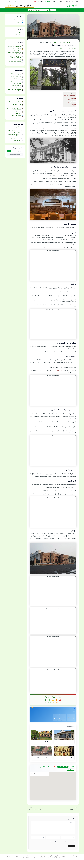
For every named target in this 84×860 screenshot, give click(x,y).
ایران (77, 1)
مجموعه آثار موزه (73, 98)
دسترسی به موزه (73, 101)
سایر (54, 1)
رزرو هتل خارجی (31, 10)
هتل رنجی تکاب (17, 140)
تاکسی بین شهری (39, 10)
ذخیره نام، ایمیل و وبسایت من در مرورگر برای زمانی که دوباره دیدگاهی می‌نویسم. (59, 842)
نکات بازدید (74, 105)
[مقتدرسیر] (19, 6)
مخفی (68, 93)
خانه (75, 42)
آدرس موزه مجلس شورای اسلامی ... (47, 766)
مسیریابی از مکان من (62, 766)
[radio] (60, 701)
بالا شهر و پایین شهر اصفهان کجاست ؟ (16, 127)
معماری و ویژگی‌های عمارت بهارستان (69, 97)
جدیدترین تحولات (73, 104)
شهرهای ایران (60, 1)
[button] (75, 1)
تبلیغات (34, 1)
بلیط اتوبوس (52, 10)
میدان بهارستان (59, 370)
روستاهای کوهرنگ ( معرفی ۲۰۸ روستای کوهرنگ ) (15, 135)
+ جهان (48, 1)
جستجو (9, 151)
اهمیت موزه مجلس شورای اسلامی (70, 102)
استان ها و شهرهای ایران (68, 42)
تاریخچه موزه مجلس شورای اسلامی (69, 95)
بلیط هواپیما (46, 10)
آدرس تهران (70, 769)
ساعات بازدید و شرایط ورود (71, 100)
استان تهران (60, 42)
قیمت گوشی (21, 32)
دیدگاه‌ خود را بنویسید (61, 48)
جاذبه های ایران (69, 1)
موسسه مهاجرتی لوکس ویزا (17, 35)
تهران (55, 42)
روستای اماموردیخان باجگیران (14, 138)
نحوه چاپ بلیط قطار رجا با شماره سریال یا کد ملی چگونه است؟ (15, 131)
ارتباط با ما (41, 1)
